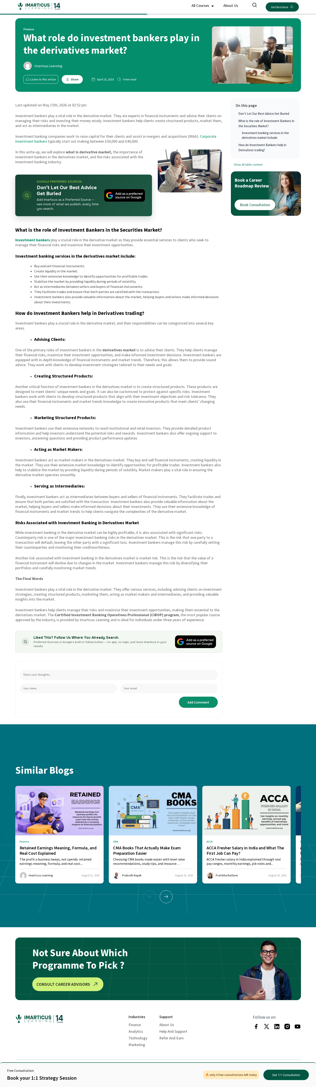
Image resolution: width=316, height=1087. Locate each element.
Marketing (137, 1044)
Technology (138, 1038)
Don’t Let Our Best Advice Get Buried (263, 114)
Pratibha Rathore (227, 875)
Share (74, 79)
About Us (230, 5)
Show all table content (248, 164)
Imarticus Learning (48, 66)
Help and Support (173, 1031)
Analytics (136, 1031)
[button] (166, 896)
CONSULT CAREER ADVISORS (63, 984)
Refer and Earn (171, 1038)
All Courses (201, 5)
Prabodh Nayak (131, 875)
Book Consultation (255, 204)
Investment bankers (32, 239)
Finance (135, 1024)
